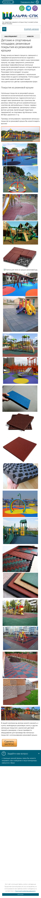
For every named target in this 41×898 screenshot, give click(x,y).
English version (31, 28)
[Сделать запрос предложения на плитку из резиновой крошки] (9, 747)
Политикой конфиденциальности (25, 891)
